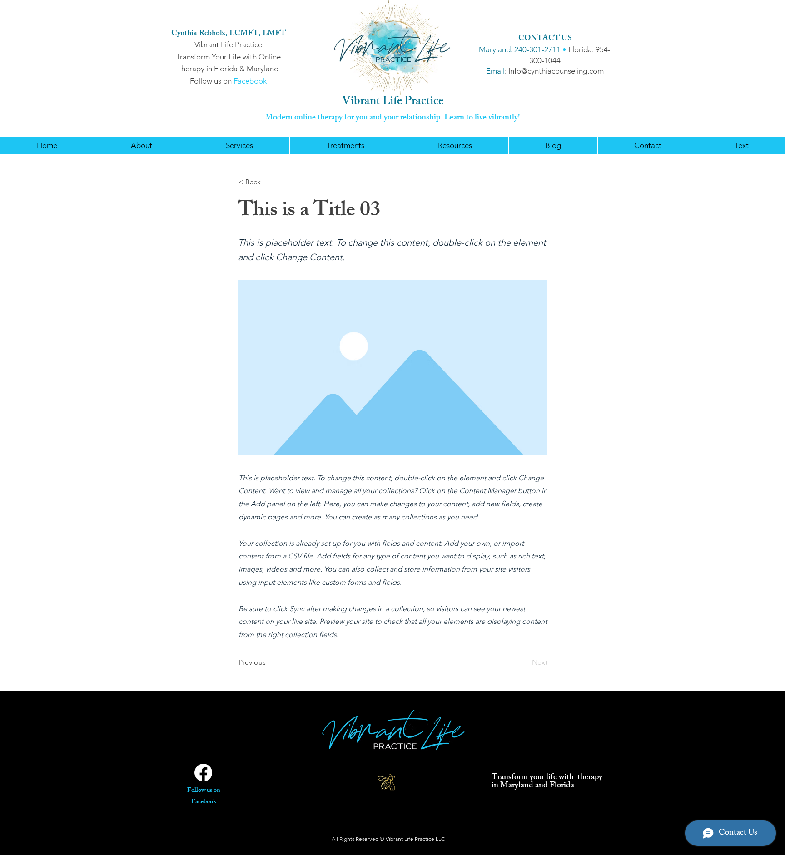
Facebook (250, 80)
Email (495, 70)
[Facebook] (203, 772)
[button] (239, 145)
